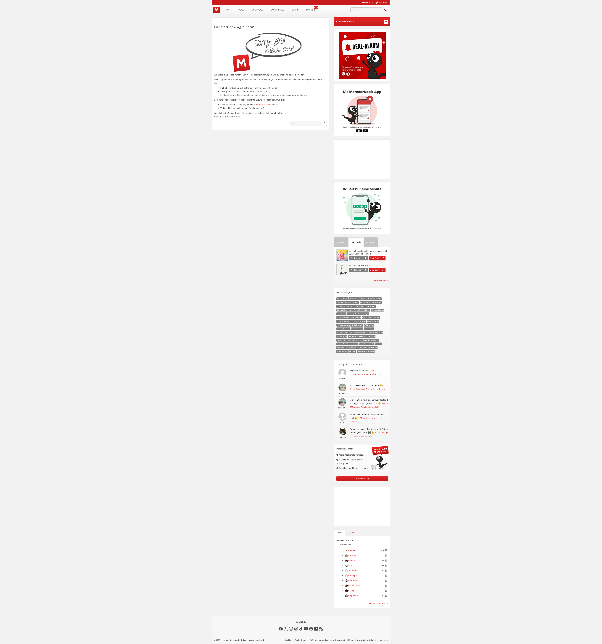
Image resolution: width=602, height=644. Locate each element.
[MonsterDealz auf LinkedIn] (316, 628)
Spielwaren (340, 348)
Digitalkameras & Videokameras (370, 302)
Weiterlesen (357, 258)
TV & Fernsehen (351, 348)
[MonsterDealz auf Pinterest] (311, 628)
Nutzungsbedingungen (324, 640)
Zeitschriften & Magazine (365, 351)
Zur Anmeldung (362, 478)
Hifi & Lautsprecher (343, 325)
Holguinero (353, 595)
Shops (295, 9)
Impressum (383, 640)
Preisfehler (371, 336)
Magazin (310, 9)
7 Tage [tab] (339, 532)
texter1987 (353, 570)
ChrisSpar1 (353, 575)
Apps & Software (342, 299)
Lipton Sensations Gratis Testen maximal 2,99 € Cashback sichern (368, 252)
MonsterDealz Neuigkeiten (357, 336)
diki (350, 565)
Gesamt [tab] (351, 532)
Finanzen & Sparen (377, 310)
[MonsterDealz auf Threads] (295, 628)
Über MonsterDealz (292, 640)
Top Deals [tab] (341, 242)
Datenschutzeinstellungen (366, 640)
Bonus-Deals (277, 9)
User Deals (257, 9)
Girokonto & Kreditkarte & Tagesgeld (349, 318)
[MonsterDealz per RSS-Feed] (321, 628)
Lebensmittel (368, 329)
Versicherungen (342, 351)
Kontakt (304, 640)
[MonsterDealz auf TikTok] (301, 628)
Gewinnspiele (341, 314)
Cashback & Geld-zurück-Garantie (370, 299)
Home (228, 9)
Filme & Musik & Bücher (362, 310)
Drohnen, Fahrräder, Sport (345, 306)
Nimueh (351, 560)
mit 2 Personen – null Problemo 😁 (366, 385)
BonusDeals (353, 299)
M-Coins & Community (344, 333)
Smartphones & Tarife (366, 344)
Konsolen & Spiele (357, 329)
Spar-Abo (378, 344)
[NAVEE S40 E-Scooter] (341, 269)
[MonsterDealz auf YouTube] (306, 628)
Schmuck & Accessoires (370, 340)
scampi (351, 590)
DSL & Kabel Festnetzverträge (365, 306)
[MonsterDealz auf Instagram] (290, 628)
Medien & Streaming (360, 333)
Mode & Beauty (342, 336)
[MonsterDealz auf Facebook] (280, 628)
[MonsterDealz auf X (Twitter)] (285, 628)
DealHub (352, 550)
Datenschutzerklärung (344, 640)
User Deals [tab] (356, 242)
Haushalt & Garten (359, 321)
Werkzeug (352, 351)
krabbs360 (353, 580)
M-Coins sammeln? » (378, 603)
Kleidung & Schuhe (343, 329)
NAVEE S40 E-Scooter (359, 265)
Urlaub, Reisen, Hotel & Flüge (367, 348)
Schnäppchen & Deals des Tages (347, 344)
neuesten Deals (263, 104)
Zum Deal (374, 258)
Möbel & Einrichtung (376, 333)
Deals (241, 9)
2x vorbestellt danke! (360, 370)
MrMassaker (354, 585)
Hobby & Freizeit (357, 325)
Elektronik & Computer (344, 310)
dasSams (352, 555)
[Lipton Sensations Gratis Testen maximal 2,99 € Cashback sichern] (341, 255)
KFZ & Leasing (369, 325)
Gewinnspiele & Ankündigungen (358, 314)
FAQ (311, 640)
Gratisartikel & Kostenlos (370, 318)
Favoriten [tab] (370, 242)
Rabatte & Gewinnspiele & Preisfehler (349, 340)
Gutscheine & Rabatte (344, 321)
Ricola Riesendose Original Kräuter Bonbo (367, 388)
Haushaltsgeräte (373, 321)
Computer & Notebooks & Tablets (348, 302)
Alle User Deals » (380, 280)
